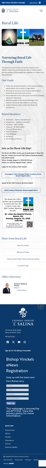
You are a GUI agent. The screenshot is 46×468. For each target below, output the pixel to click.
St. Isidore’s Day (23, 265)
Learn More (33, 2)
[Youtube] (19, 342)
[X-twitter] (13, 342)
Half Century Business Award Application (21, 190)
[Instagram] (24, 342)
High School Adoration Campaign (13, 2)
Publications (9, 440)
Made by (5, 463)
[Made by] (11, 463)
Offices (7, 433)
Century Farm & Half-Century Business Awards (23, 259)
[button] (40, 10)
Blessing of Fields (23, 252)
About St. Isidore (23, 245)
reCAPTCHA (13, 411)
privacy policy (14, 413)
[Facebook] (7, 342)
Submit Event (10, 430)
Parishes (8, 437)
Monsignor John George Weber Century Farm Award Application (23, 175)
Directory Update (11, 447)
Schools (8, 444)
